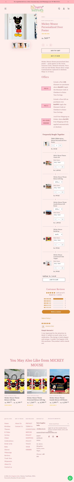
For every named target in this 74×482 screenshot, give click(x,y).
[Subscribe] (68, 424)
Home (43, 17)
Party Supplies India (48, 20)
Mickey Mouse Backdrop (58, 230)
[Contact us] (70, 478)
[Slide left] (6, 2)
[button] (59, 9)
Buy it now (55, 56)
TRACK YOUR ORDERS (29, 447)
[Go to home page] (37, 8)
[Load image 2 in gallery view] (20, 45)
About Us (8, 464)
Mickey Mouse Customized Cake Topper (59, 256)
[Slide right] (67, 2)
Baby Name (57, 160)
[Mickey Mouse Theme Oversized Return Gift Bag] (37, 381)
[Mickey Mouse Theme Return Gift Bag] (14, 381)
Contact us (8, 467)
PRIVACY (29, 423)
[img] (46, 323)
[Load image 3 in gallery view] (26, 45)
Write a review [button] (56, 312)
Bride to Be (8, 444)
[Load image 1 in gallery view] (15, 45)
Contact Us (19, 426)
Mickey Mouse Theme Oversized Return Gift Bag (36, 399)
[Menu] (5, 9)
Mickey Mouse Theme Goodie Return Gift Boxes (60, 204)
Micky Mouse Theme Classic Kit (60, 156)
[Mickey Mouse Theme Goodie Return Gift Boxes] (59, 381)
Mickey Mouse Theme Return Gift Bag (60, 178)
